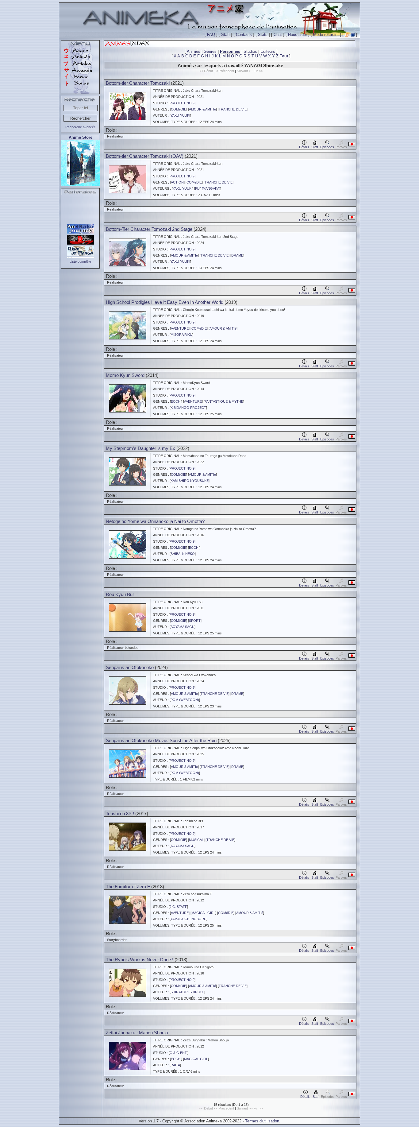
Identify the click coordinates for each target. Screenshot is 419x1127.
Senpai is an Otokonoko (130, 667)
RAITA (175, 1065)
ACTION (177, 182)
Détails (304, 147)
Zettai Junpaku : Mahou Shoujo (137, 1032)
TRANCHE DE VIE (233, 109)
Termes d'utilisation (262, 1121)
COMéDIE (178, 109)
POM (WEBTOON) (185, 700)
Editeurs (267, 51)
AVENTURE (180, 328)
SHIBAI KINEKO (183, 554)
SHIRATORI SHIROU (187, 992)
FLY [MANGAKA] (207, 188)
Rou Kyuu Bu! (120, 594)
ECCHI (176, 401)
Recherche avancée (80, 127)
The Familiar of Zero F (128, 886)
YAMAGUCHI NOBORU (188, 919)
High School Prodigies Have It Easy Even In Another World (164, 302)
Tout (284, 56)
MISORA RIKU (181, 334)
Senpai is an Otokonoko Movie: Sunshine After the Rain (161, 740)
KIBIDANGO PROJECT (188, 407)
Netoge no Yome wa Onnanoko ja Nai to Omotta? (155, 521)
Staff (225, 34)
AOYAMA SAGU (182, 627)
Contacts (244, 34)
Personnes (230, 51)
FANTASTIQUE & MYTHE (224, 401)
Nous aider (297, 34)
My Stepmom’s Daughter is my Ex (140, 448)
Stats (262, 34)
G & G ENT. (178, 1053)
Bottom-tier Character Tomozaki (138, 83)
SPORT (195, 620)
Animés (193, 51)
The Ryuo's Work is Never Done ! (139, 959)
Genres (210, 51)
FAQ (211, 34)
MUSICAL (196, 840)
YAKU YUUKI (180, 115)
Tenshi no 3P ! (120, 813)
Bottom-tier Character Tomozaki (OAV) (144, 156)
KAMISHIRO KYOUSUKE (190, 480)
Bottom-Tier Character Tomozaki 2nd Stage (150, 229)
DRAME (237, 255)
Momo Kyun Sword (125, 375)
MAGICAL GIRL (203, 913)
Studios (250, 51)
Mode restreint (326, 34)
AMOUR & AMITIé (202, 109)
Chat (278, 34)
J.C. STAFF (178, 906)
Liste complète (80, 261)
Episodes (327, 147)
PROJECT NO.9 (182, 103)
